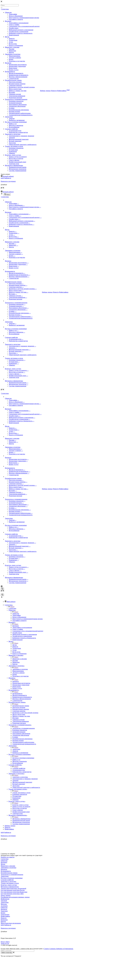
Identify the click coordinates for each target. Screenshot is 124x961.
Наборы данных (45, 90)
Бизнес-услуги (13, 70)
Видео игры (13, 44)
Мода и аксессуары (15, 89)
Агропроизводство (15, 130)
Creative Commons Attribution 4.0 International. (58, 949)
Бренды (11, 52)
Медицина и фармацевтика (14, 165)
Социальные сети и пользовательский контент (24, 26)
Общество (8, 12)
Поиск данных (5, 895)
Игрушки (12, 92)
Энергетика (9, 117)
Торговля (4, 900)
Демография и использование (18, 23)
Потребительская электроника (19, 110)
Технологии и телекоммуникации (16, 99)
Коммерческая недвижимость (18, 75)
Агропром (4, 906)
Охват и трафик (14, 24)
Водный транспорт (15, 141)
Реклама (11, 49)
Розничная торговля (15, 97)
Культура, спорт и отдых (13, 155)
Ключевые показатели (16, 101)
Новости (12, 38)
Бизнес (11, 59)
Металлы (4, 904)
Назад (12, 606)
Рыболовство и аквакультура (18, 132)
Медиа (7, 37)
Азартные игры (14, 163)
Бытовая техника (14, 111)
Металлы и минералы (16, 125)
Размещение (13, 151)
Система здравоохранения (17, 170)
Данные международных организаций (13, 888)
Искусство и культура (16, 158)
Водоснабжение (14, 127)
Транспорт (4, 911)
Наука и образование (16, 16)
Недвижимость (10, 71)
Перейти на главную (7, 857)
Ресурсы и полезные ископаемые (16, 122)
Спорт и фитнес (14, 160)
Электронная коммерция (17, 96)
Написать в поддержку (8, 181)
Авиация (12, 137)
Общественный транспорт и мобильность (22, 144)
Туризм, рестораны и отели (14, 146)
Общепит (12, 153)
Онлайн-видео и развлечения (18, 31)
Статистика (5, 9)
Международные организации (11, 923)
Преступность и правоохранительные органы (24, 17)
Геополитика (5, 914)
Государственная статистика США (12, 893)
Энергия (11, 118)
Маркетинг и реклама (12, 47)
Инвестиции (13, 68)
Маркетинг (12, 50)
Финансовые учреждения (17, 66)
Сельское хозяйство (11, 129)
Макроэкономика (14, 56)
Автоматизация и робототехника (20, 113)
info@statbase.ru (6, 178)
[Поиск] (1, 7)
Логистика (12, 143)
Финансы (8, 63)
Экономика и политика (12, 54)
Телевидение (13, 40)
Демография (13, 14)
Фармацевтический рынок (17, 167)
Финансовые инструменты (18, 64)
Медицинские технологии (17, 169)
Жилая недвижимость (16, 73)
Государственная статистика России (13, 890)
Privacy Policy (5, 942)
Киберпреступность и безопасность (20, 33)
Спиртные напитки (15, 85)
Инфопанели (5, 899)
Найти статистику (7, 952)
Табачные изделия (15, 94)
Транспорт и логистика (12, 134)
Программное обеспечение (18, 104)
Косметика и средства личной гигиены (22, 87)
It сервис (12, 108)
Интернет (8, 21)
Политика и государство (17, 61)
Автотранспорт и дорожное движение (21, 136)
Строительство (14, 78)
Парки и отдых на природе (18, 157)
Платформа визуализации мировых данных (15, 897)
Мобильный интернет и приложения (21, 30)
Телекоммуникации (15, 103)
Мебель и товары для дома (17, 90)
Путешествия (13, 150)
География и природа (16, 19)
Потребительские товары (13, 80)
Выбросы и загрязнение (17, 120)
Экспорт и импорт (15, 57)
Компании (4, 920)
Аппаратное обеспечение (17, 106)
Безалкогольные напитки (17, 84)
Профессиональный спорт (17, 162)
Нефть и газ (13, 123)
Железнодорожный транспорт (19, 139)
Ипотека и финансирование (18, 77)
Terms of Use (5, 943)
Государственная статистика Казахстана (14, 892)
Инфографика (61, 90)
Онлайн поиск (13, 28)
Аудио (11, 42)
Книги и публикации (16, 45)
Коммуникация (14, 35)
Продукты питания (15, 82)
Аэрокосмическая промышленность (20, 115)
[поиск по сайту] (2, 589)
